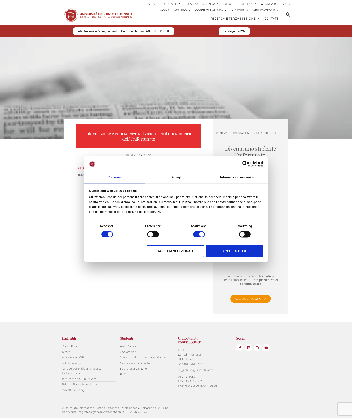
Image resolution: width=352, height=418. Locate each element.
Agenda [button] (208, 4)
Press (189, 4)
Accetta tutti (234, 251)
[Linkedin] (248, 347)
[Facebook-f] (239, 347)
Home (165, 10)
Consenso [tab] (115, 177)
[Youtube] (266, 347)
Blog (228, 4)
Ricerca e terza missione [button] (233, 18)
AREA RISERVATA (277, 4)
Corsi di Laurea (209, 10)
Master (237, 10)
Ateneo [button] (180, 10)
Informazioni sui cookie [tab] (237, 177)
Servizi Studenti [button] (162, 4)
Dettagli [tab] (176, 177)
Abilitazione (264, 10)
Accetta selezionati (175, 251)
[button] (288, 14)
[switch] (153, 234)
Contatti (271, 18)
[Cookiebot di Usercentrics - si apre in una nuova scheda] (245, 164)
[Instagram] (257, 347)
